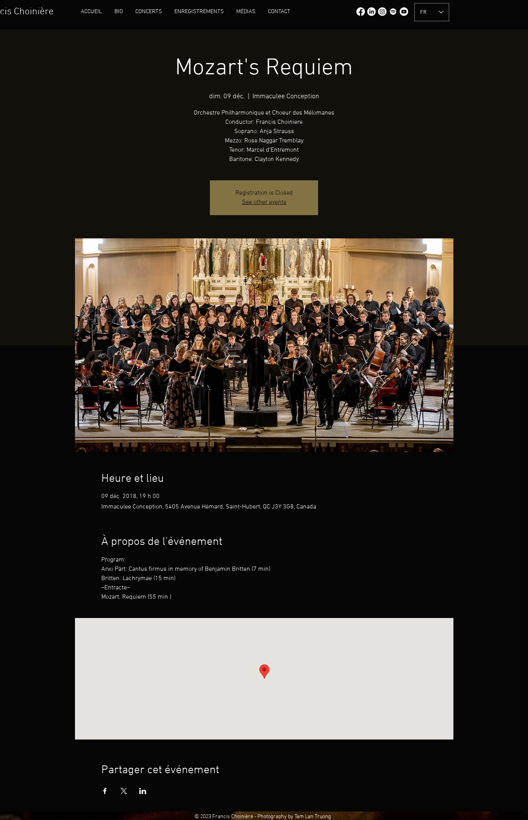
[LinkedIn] (371, 11)
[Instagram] (382, 11)
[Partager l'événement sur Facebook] (105, 791)
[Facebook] (360, 11)
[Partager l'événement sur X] (124, 791)
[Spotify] (393, 11)
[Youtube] (404, 11)
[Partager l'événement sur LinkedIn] (142, 791)
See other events (264, 202)
